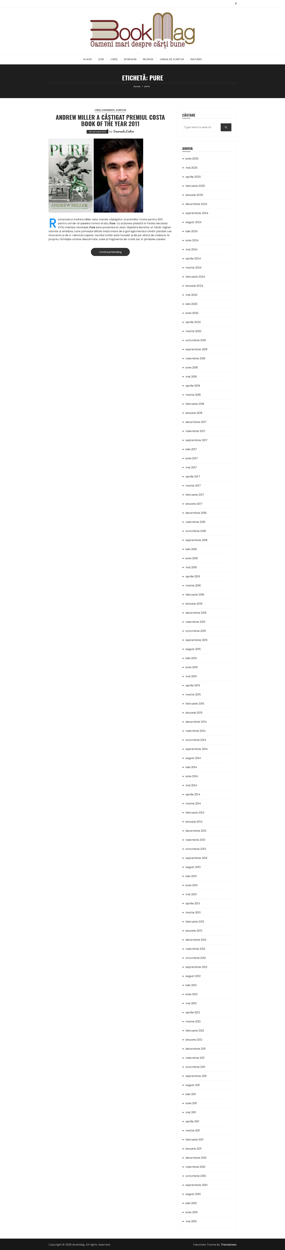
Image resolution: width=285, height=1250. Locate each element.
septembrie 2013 (196, 858)
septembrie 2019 (196, 349)
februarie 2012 (195, 1031)
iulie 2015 (191, 658)
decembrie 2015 (196, 613)
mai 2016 (191, 567)
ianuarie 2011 (194, 1149)
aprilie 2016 (193, 576)
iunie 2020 (192, 313)
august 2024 (194, 222)
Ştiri (101, 59)
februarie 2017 (195, 495)
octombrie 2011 (195, 1067)
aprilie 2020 (193, 322)
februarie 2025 (195, 186)
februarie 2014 (195, 813)
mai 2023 (191, 295)
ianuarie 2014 (194, 822)
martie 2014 (193, 803)
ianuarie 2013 (194, 931)
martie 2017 (193, 486)
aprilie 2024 (193, 258)
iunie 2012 (192, 994)
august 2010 (193, 1194)
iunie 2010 (192, 1212)
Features (196, 59)
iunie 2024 (192, 240)
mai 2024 (192, 249)
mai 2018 (191, 377)
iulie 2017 (191, 449)
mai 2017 (191, 467)
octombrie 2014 (196, 740)
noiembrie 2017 (195, 431)
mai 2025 (191, 168)
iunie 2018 (192, 367)
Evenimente (108, 110)
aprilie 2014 (193, 794)
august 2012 (193, 976)
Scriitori (121, 110)
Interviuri (130, 59)
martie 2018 (193, 395)
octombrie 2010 (196, 1176)
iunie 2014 (192, 776)
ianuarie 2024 (194, 286)
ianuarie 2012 (194, 1040)
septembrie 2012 (196, 967)
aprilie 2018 (193, 386)
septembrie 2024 (197, 213)
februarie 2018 (195, 404)
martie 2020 (194, 331)
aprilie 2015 (193, 685)
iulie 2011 (191, 1094)
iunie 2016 (192, 558)
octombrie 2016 (196, 531)
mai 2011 (191, 1112)
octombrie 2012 (196, 958)
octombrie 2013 (196, 849)
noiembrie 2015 (195, 622)
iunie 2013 (192, 885)
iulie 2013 (191, 876)
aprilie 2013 (193, 903)
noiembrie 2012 (195, 949)
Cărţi (114, 59)
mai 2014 (191, 785)
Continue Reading (110, 252)
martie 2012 (193, 1021)
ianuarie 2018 (194, 413)
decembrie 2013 (196, 831)
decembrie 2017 (196, 422)
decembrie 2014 (196, 722)
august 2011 (193, 1085)
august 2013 (193, 867)
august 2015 (193, 649)
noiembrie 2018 (195, 358)
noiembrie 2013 (195, 840)
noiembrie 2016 (195, 522)
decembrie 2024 (196, 204)
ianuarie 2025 (194, 195)
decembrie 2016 (196, 513)
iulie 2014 (191, 767)
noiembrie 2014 (196, 731)
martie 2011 (193, 1130)
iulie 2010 (191, 1203)
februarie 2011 (194, 1139)
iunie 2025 (192, 159)
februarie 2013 (195, 922)
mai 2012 (191, 1003)
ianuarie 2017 (194, 504)
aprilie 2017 (193, 476)
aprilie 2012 (193, 1012)
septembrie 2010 (196, 1185)
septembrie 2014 (197, 749)
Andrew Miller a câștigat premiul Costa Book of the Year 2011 (110, 120)
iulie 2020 (192, 304)
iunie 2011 (191, 1103)
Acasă (87, 59)
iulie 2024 (192, 231)
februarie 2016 (195, 595)
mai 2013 (191, 894)
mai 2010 (191, 1221)
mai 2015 (191, 676)
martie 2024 (194, 268)
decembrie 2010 (196, 1158)
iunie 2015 (192, 667)
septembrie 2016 (196, 540)
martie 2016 (193, 585)
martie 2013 (193, 912)
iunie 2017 (192, 458)
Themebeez (229, 1245)
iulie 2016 (191, 549)
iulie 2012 (191, 985)
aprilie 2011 (192, 1121)
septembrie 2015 (196, 640)
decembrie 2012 (196, 940)
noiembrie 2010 (195, 1167)
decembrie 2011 (196, 1049)
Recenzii (148, 59)
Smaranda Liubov (123, 131)
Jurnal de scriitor (172, 59)
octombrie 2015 (196, 631)
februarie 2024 (195, 277)
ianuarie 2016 (194, 604)
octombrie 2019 (196, 340)
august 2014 (193, 758)
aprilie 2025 (193, 177)
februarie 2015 (195, 704)
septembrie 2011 (196, 1076)
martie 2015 (193, 694)
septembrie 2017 (196, 440)
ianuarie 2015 (194, 713)
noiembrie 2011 (195, 1058)
